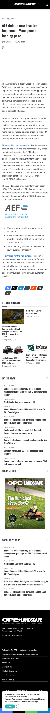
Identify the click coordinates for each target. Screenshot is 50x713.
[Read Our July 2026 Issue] (25, 503)
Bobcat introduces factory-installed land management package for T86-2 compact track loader (12, 331)
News (13, 19)
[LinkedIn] (20, 288)
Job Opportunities (9, 675)
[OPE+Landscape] (25, 4)
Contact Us (7, 667)
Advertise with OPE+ (11, 658)
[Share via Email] (39, 288)
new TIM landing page (16, 145)
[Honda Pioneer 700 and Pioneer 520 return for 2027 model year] (13, 349)
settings (34, 701)
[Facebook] (7, 288)
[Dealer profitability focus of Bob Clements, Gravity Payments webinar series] (37, 348)
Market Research (9, 671)
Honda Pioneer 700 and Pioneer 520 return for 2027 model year (11, 360)
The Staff (7, 42)
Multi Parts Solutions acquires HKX (34, 312)
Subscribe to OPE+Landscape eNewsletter (20, 654)
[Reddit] (32, 288)
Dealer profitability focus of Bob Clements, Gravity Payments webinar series (36, 357)
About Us (6, 663)
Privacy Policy (8, 679)
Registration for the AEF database (18, 256)
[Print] (7, 293)
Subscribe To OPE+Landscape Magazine (19, 650)
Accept (9, 706)
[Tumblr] (26, 288)
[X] (13, 288)
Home (6, 19)
